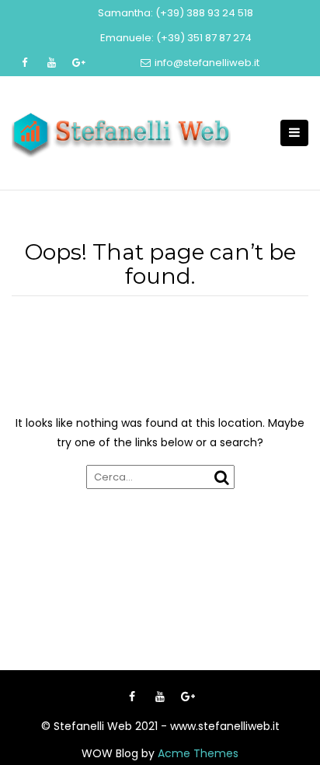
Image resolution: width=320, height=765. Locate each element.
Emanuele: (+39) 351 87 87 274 (176, 37)
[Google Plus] (188, 696)
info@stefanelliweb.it (207, 62)
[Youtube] (160, 696)
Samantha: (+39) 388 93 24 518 (175, 12)
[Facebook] (132, 696)
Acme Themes (198, 753)
